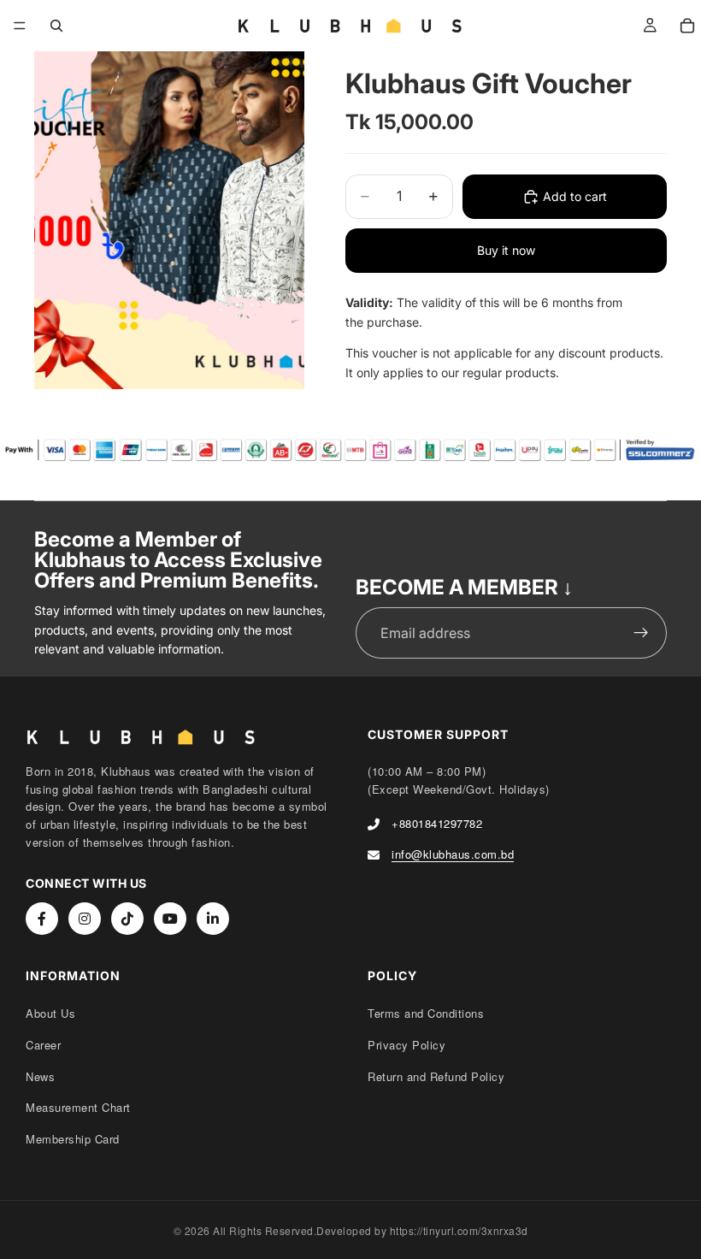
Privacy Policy (406, 1045)
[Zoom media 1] (169, 220)
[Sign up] (641, 633)
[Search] (56, 25)
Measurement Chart (78, 1107)
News (40, 1076)
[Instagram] (84, 918)
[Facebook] (42, 918)
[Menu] (19, 25)
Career (43, 1045)
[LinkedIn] (213, 918)
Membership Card (73, 1139)
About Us (50, 1013)
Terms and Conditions (426, 1013)
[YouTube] (170, 918)
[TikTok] (127, 918)
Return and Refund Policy (436, 1076)
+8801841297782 (437, 823)
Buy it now (506, 250)
